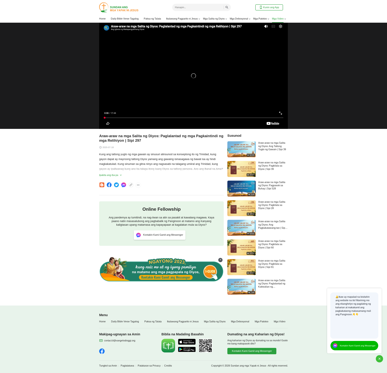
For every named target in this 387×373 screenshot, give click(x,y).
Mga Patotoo (260, 18)
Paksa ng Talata (152, 18)
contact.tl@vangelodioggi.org (119, 340)
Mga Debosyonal (239, 18)
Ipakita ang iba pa (109, 175)
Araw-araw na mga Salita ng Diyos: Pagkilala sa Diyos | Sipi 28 (271, 205)
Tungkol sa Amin (108, 365)
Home (102, 18)
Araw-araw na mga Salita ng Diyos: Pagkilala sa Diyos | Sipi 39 (271, 165)
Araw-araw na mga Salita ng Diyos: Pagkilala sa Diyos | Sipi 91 (271, 263)
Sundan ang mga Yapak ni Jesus (248, 365)
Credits (168, 365)
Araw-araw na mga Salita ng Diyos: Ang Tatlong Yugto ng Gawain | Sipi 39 (272, 146)
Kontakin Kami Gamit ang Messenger (252, 351)
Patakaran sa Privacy (149, 365)
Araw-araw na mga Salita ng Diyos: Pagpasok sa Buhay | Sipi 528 (271, 185)
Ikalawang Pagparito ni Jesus (182, 18)
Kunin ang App (271, 7)
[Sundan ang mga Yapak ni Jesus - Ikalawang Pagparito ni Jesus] (123, 7)
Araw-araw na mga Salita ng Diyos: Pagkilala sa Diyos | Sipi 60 (271, 244)
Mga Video (278, 18)
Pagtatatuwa (127, 365)
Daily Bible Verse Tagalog (125, 18)
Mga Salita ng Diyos (214, 18)
